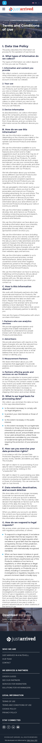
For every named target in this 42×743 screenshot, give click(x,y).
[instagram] (4, 727)
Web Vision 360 (32, 740)
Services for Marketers (14, 684)
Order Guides (9, 676)
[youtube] (18, 727)
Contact (6, 663)
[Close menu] (3, 9)
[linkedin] (13, 727)
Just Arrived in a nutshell (15, 655)
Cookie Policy (9, 709)
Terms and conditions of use (17, 705)
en (36, 3)
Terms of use (8, 701)
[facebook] (8, 727)
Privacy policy (9, 713)
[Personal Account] (4, 3)
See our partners (11, 680)
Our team (7, 659)
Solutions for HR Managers (16, 688)
